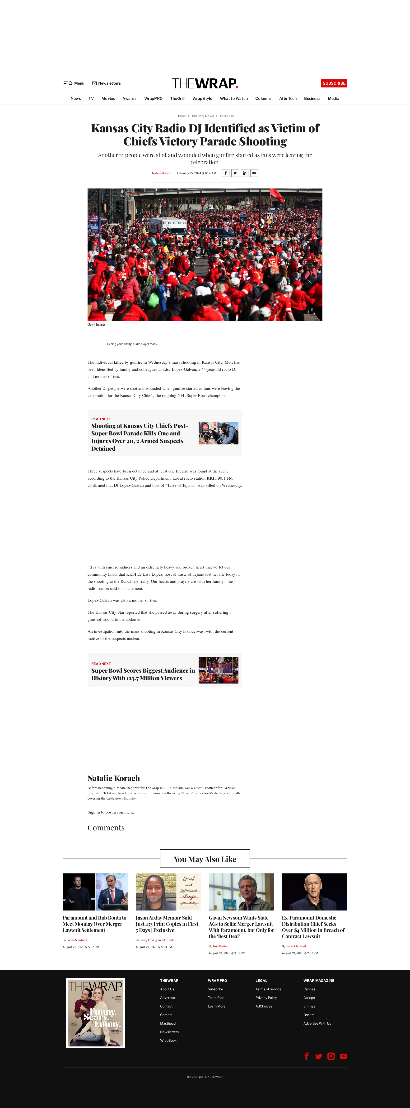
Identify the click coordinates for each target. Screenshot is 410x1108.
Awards (129, 98)
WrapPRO (153, 98)
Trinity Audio (131, 344)
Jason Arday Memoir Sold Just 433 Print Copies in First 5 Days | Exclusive (167, 923)
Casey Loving (148, 940)
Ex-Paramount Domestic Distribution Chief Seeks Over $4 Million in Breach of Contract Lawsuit (313, 926)
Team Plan (216, 998)
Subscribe (334, 83)
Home (181, 116)
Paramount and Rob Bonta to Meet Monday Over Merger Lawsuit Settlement (94, 923)
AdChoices (264, 1006)
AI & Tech (288, 98)
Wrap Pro (217, 980)
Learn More (216, 1006)
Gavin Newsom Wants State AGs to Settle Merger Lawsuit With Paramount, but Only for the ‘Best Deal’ (241, 926)
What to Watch (234, 98)
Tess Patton (220, 946)
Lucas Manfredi (76, 940)
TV (91, 98)
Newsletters (109, 83)
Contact (166, 1006)
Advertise (167, 998)
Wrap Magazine (319, 980)
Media (333, 98)
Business (312, 98)
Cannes (309, 989)
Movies (108, 98)
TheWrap (169, 980)
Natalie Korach (162, 173)
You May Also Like (205, 859)
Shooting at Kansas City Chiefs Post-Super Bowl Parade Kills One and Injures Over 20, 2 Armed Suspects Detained (139, 437)
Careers (166, 1015)
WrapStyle (202, 98)
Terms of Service (268, 989)
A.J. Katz (169, 940)
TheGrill (177, 98)
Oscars (308, 1015)
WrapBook (168, 1040)
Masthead (168, 1023)
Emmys (309, 1006)
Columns (263, 98)
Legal (261, 980)
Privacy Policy (266, 998)
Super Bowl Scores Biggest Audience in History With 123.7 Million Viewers (143, 674)
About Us (167, 989)
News (76, 98)
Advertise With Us (317, 1023)
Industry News (203, 116)
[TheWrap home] (205, 83)
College (309, 998)
